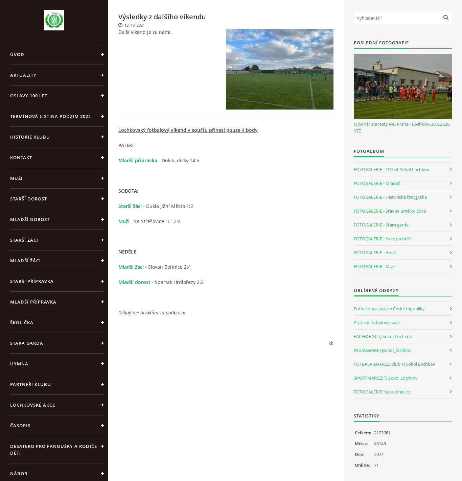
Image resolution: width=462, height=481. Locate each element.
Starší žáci (24, 240)
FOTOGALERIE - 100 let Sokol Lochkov (391, 169)
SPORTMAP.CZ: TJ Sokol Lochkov (386, 378)
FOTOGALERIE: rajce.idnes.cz (382, 392)
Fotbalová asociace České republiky (389, 309)
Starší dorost (28, 199)
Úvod (17, 54)
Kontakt (21, 157)
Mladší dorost (30, 219)
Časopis (20, 426)
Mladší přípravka (33, 302)
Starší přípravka (32, 281)
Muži (16, 178)
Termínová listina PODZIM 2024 (50, 116)
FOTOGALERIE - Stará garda (381, 225)
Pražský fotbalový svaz (376, 322)
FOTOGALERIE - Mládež (377, 183)
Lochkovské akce (32, 405)
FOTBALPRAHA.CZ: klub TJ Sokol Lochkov (394, 364)
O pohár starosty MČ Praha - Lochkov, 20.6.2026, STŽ (402, 127)
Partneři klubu (30, 384)
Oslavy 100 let (28, 96)
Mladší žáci (25, 261)
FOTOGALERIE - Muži (374, 266)
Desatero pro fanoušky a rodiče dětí (53, 449)
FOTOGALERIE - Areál (375, 252)
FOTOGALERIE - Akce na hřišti (383, 239)
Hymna (19, 364)
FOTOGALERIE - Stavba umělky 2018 (390, 211)
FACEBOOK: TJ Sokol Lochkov (383, 336)
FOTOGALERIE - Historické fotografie (390, 197)
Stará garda (26, 343)
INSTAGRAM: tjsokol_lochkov (383, 350)
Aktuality (23, 75)
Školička (21, 322)
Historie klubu (30, 137)
